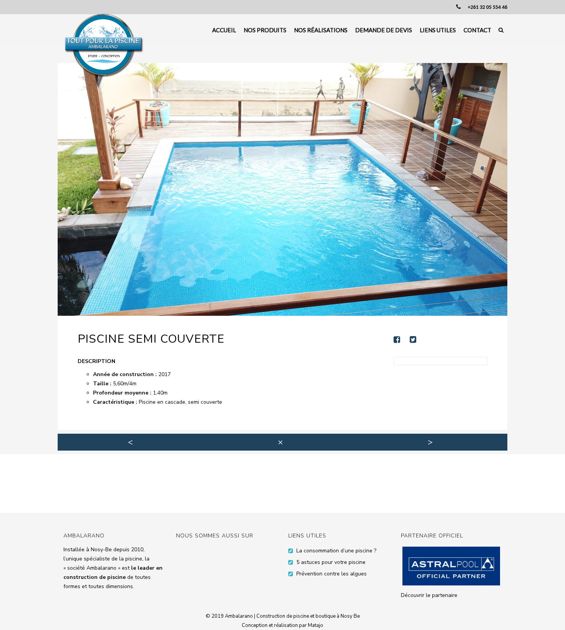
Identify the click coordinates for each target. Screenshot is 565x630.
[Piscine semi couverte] (401, 340)
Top (546, 611)
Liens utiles (438, 30)
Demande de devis (383, 30)
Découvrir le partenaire (429, 595)
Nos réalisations (320, 30)
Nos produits (265, 30)
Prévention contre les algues (331, 573)
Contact (477, 30)
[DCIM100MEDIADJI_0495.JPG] (282, 189)
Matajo (315, 625)
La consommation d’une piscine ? (336, 550)
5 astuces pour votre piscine (331, 562)
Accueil (224, 30)
